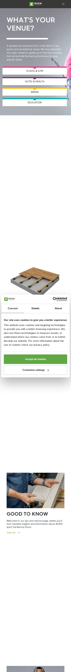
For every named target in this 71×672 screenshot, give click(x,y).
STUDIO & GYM (34, 71)
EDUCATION (35, 103)
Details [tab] (36, 308)
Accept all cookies (35, 359)
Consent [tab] (13, 308)
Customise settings (33, 370)
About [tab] (58, 308)
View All (11, 533)
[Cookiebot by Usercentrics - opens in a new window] (52, 299)
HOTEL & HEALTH (34, 82)
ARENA (35, 92)
